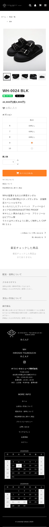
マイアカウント (24, 432)
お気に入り (11, 108)
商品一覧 (12, 17)
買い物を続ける (38, 237)
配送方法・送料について (24, 411)
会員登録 (24, 437)
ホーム (3, 17)
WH (10, 22)
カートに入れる (26, 173)
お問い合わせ (24, 427)
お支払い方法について (24, 406)
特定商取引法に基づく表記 (12, 188)
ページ (16, 289)
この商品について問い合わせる (32, 233)
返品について (7, 184)
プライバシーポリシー (24, 422)
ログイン (24, 442)
